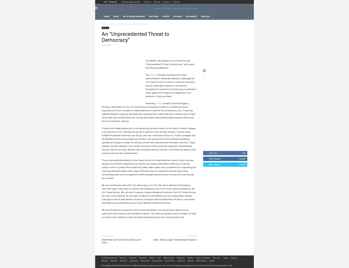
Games (212, 261)
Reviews (105, 261)
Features (153, 16)
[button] (244, 16)
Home (106, 16)
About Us (148, 2)
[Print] (136, 51)
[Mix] (142, 51)
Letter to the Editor (203, 258)
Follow (242, 159)
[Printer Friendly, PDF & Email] (183, 225)
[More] (155, 51)
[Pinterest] (117, 51)
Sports (165, 16)
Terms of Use (170, 261)
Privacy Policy (157, 261)
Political (234, 258)
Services (205, 16)
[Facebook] (236, 2)
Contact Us (166, 2)
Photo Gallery (201, 261)
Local (159, 258)
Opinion (177, 16)
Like (243, 153)
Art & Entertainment (134, 16)
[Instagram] (241, 2)
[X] (245, 2)
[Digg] (148, 51)
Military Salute (168, 258)
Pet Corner (217, 258)
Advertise (157, 2)
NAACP (153, 75)
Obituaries (181, 258)
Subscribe (176, 2)
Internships (145, 261)
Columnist (191, 16)
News (116, 16)
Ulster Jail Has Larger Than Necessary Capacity (175, 240)
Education (143, 258)
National (112, 24)
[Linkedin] (129, 51)
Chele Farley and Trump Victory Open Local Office (121, 241)
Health (151, 258)
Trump (159, 103)
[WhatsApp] (123, 51)
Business (123, 258)
